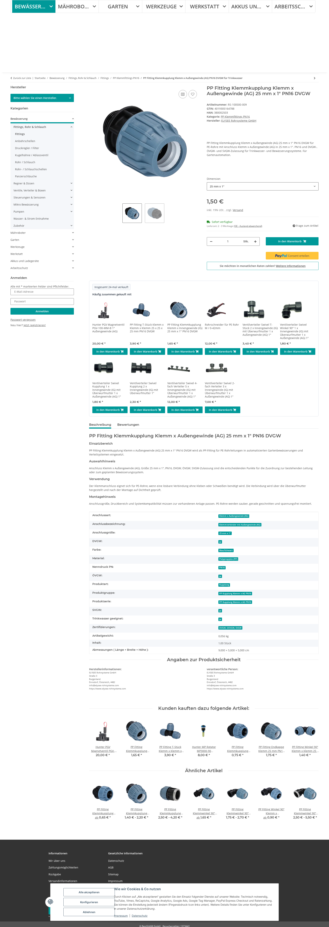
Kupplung (224, 584)
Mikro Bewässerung (26, 204)
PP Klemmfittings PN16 (235, 116)
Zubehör (19, 225)
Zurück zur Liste (22, 78)
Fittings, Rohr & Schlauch (30, 127)
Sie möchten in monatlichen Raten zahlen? (263, 266)
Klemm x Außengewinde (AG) (233, 516)
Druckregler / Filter (27, 148)
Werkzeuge (17, 247)
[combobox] (263, 186)
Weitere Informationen (291, 266)
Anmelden (42, 311)
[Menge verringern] (211, 241)
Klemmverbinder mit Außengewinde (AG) (239, 524)
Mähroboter (18, 233)
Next (312, 739)
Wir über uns (57, 861)
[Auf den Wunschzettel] (192, 94)
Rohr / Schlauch (25, 162)
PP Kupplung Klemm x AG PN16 (235, 593)
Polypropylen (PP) (228, 559)
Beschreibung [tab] (100, 425)
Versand (238, 210)
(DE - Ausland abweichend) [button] (248, 226)
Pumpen (19, 211)
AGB (110, 867)
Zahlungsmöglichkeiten (63, 867)
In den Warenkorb (108, 351)
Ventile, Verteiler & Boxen (30, 190)
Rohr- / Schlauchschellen (31, 169)
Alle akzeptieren (89, 892)
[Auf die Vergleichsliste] (183, 94)
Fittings (20, 134)
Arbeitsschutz (19, 268)
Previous (95, 739)
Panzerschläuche (26, 176)
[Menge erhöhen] (255, 241)
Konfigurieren (89, 902)
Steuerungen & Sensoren (30, 197)
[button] (42, 119)
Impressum (121, 915)
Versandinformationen (63, 881)
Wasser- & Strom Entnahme (31, 218)
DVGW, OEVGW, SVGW (230, 628)
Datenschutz (140, 915)
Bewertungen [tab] (128, 425)
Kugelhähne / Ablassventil (31, 155)
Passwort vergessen (23, 319)
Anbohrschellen (25, 141)
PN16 (222, 567)
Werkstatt (16, 254)
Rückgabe (55, 874)
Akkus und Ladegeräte (24, 261)
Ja (220, 542)
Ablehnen (89, 912)
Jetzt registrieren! (35, 325)
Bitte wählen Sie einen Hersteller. (35, 98)
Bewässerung (19, 118)
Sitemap (113, 874)
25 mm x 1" (225, 533)
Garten (14, 240)
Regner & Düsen (24, 183)
